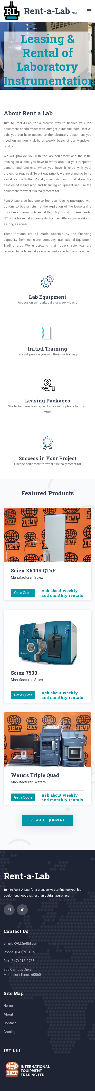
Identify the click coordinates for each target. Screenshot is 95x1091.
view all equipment (47, 820)
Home (8, 1006)
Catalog (10, 1032)
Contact (10, 1023)
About (8, 1014)
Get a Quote (23, 593)
